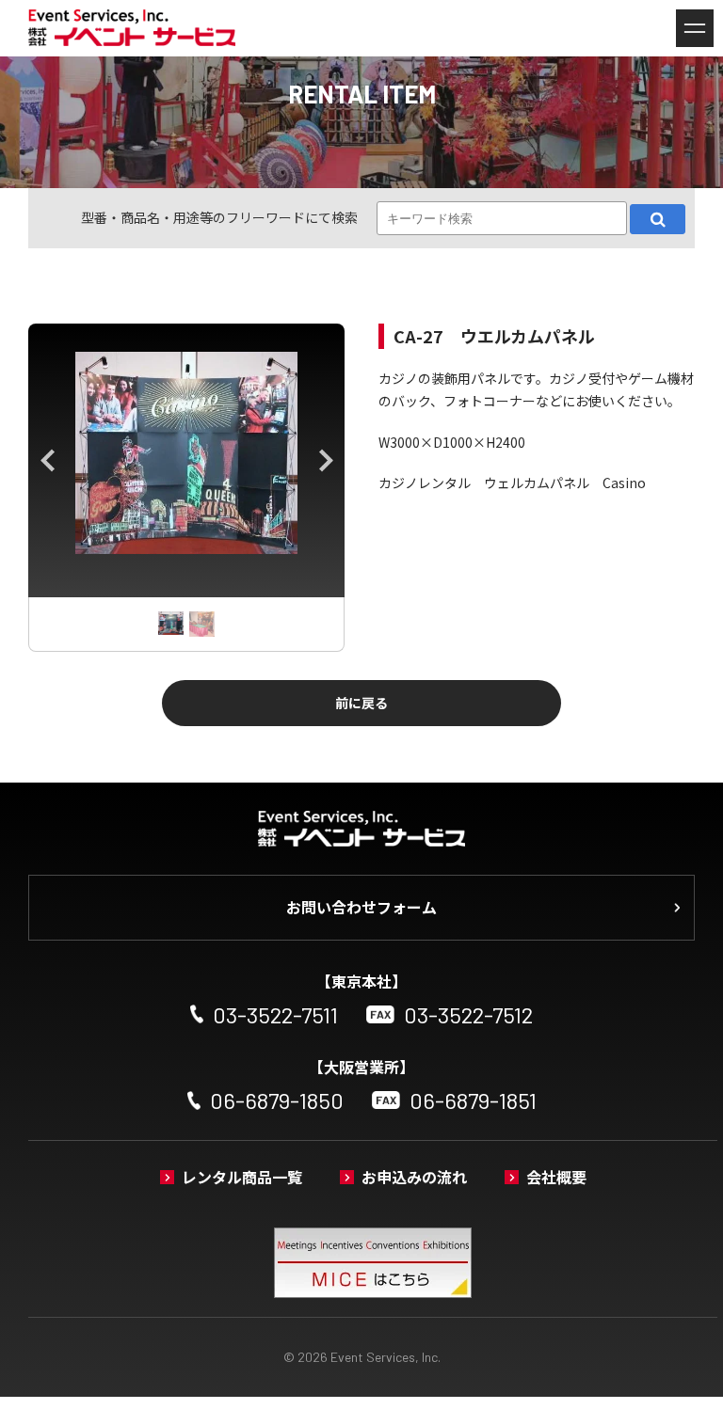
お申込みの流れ (414, 1176)
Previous (47, 461)
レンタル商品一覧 (242, 1176)
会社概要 (556, 1176)
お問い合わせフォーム (361, 906)
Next (326, 461)
